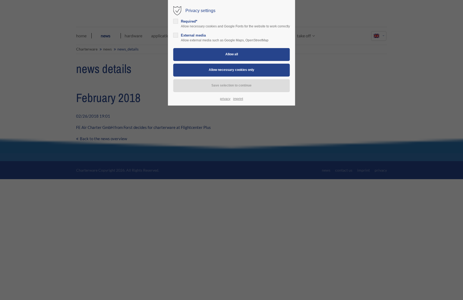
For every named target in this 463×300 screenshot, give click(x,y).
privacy (225, 99)
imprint (238, 99)
